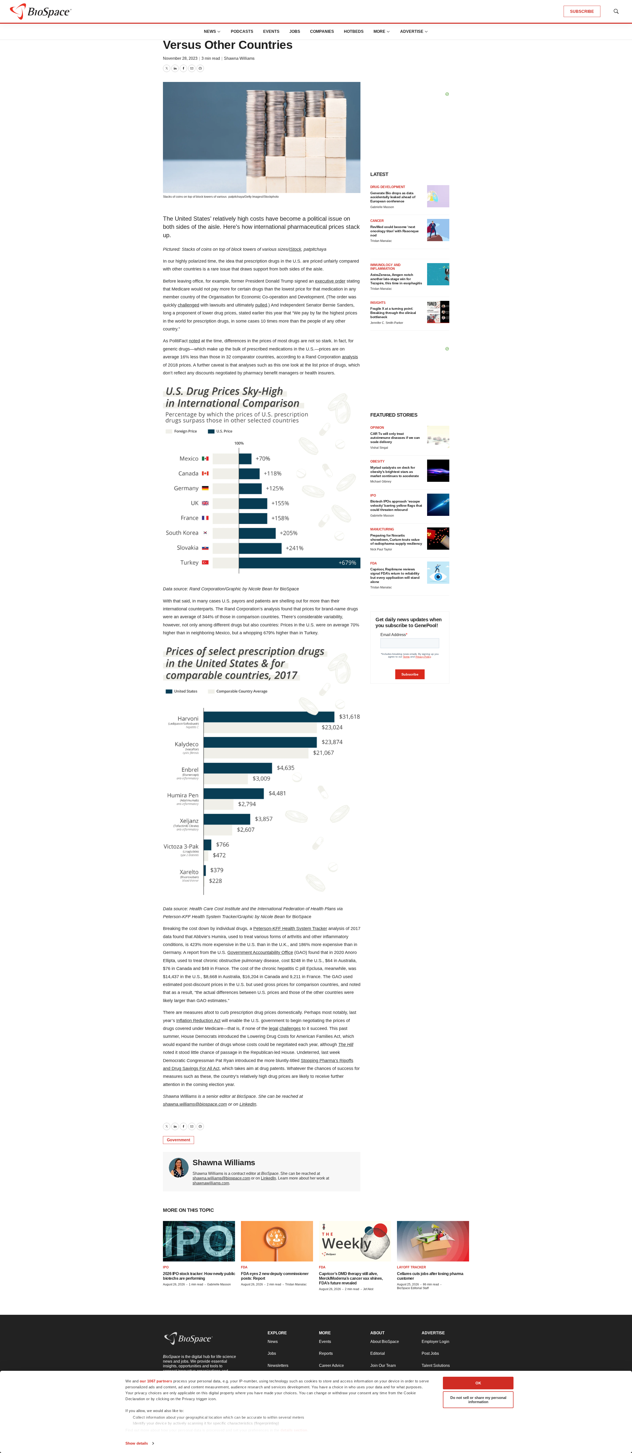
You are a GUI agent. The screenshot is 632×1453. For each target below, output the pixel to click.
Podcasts (242, 31)
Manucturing (382, 529)
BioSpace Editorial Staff (413, 1288)
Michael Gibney (380, 481)
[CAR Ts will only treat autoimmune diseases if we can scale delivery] (438, 437)
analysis (350, 356)
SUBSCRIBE (582, 11)
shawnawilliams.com (211, 1183)
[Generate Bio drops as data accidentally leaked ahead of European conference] (438, 196)
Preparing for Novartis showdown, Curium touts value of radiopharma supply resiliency (396, 539)
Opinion (377, 427)
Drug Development (387, 187)
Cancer (377, 221)
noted (194, 340)
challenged (188, 305)
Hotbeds (354, 31)
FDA (373, 563)
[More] (219, 32)
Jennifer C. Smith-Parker (386, 323)
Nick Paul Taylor (381, 549)
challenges (290, 1028)
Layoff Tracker (411, 1267)
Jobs (294, 31)
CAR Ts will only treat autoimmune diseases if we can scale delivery (395, 438)
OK (478, 1383)
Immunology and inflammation (385, 267)
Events (271, 31)
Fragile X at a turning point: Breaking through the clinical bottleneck (393, 313)
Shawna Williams (239, 58)
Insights (378, 303)
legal (273, 1028)
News (210, 31)
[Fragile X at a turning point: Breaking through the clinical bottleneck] (438, 312)
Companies (322, 31)
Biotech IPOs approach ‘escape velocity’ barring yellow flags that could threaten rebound (396, 505)
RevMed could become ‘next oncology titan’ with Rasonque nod (394, 231)
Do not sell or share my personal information (478, 1399)
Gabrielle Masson (382, 207)
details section (293, 1430)
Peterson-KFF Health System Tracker (290, 928)
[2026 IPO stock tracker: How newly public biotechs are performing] (199, 1241)
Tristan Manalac (381, 241)
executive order (330, 281)
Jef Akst (368, 1289)
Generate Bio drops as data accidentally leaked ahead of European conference (392, 197)
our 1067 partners (156, 1381)
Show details (136, 1443)
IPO (373, 495)
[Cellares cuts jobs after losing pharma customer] (433, 1241)
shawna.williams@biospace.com (221, 1178)
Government (178, 1140)
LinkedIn (268, 1178)
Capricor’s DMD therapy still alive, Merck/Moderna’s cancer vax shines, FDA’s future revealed (351, 1278)
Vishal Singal (379, 447)
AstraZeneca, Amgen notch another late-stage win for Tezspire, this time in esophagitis (396, 279)
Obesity (377, 461)
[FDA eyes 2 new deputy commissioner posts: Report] (277, 1241)
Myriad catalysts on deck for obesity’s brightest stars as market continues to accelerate (394, 471)
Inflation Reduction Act (198, 1020)
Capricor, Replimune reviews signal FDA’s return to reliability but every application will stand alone (394, 575)
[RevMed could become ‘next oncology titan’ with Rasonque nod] (438, 230)
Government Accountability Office (260, 952)
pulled (261, 305)
